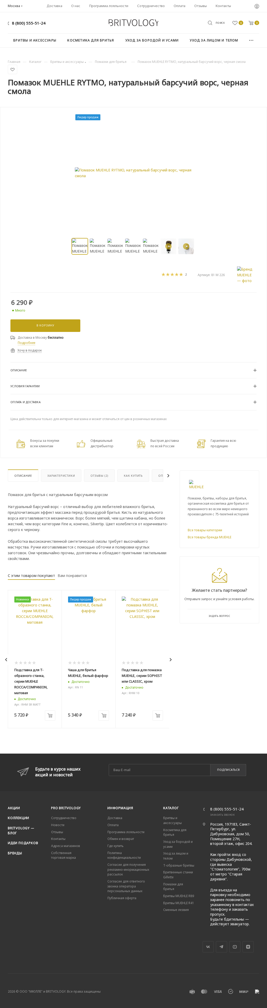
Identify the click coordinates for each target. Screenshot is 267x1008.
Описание (23, 476)
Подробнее (26, 343)
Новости (57, 825)
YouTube (234, 946)
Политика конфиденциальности (124, 855)
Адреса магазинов (65, 846)
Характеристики (61, 476)
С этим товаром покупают (31, 575)
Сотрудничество (63, 818)
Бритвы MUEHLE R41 (178, 903)
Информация (120, 808)
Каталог (171, 808)
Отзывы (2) (99, 476)
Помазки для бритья (173, 886)
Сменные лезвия (176, 910)
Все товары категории (205, 530)
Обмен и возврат (120, 839)
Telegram (221, 946)
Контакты (58, 839)
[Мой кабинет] (256, 7)
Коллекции (18, 818)
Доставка (114, 818)
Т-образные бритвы (178, 865)
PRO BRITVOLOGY (66, 808)
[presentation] (6, 659)
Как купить (133, 476)
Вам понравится (72, 575)
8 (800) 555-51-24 (29, 23)
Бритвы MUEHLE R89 (178, 896)
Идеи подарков (23, 843)
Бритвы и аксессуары (172, 820)
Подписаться (228, 770)
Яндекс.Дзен (248, 946)
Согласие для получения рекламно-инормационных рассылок (128, 869)
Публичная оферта (121, 898)
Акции (14, 808)
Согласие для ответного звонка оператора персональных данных (126, 886)
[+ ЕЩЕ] (251, 40)
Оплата (113, 825)
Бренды (15, 853)
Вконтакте (208, 946)
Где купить (115, 846)
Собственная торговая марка (63, 855)
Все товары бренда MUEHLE (209, 537)
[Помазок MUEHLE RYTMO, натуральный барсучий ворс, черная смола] (133, 173)
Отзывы (57, 832)
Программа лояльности (125, 832)
